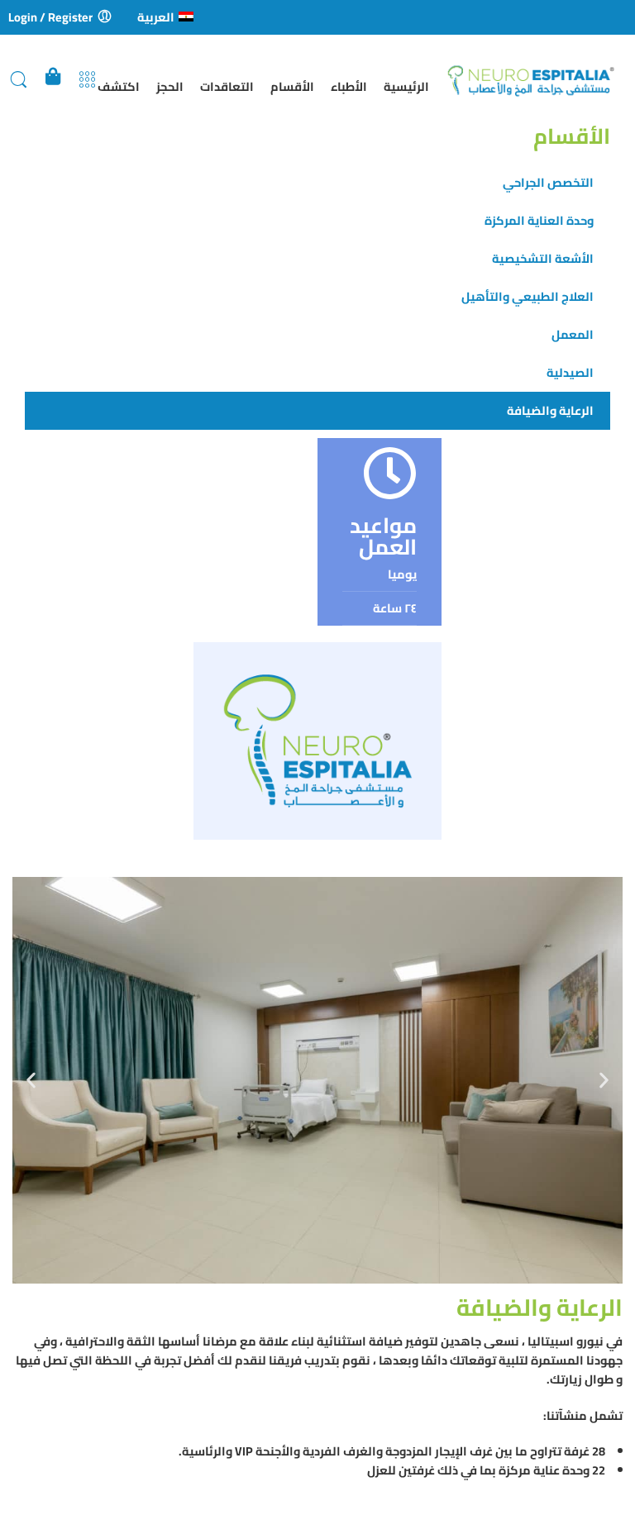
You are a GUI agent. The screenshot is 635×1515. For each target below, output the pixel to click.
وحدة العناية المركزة (539, 220)
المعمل (572, 334)
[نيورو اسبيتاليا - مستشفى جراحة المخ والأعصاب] (536, 80)
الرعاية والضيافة (550, 410)
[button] (31, 1080)
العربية (155, 17)
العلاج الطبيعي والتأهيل (527, 296)
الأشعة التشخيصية (543, 258)
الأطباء (349, 86)
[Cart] (52, 80)
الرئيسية (406, 86)
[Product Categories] (87, 80)
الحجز (170, 86)
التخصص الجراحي (548, 182)
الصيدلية (570, 372)
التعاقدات (227, 86)
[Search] (18, 80)
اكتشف (119, 86)
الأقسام (292, 86)
